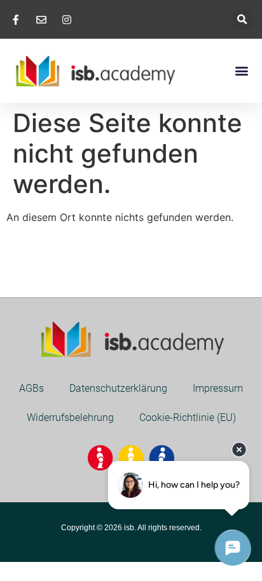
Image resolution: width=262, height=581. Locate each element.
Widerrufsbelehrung (70, 417)
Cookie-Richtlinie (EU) (187, 417)
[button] (242, 19)
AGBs (31, 388)
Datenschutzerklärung (118, 388)
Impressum (218, 388)
